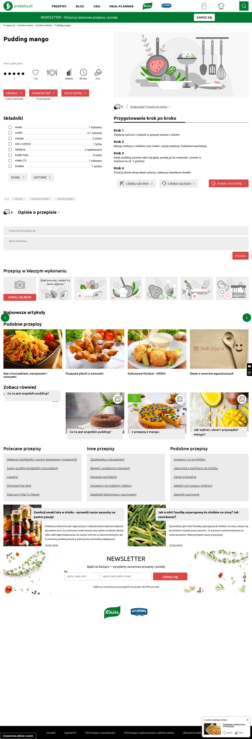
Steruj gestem (137, 183)
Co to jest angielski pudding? (28, 393)
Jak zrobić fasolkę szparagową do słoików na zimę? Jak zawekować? (198, 514)
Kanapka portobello (103, 477)
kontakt (51, 732)
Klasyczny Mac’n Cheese (23, 494)
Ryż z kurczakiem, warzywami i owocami (25, 375)
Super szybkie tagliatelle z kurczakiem (32, 468)
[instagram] (249, 373)
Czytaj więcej (51, 545)
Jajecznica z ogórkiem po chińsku (195, 468)
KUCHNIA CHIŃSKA (40, 198)
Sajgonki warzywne (186, 494)
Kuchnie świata (25, 25)
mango (18, 198)
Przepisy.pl (9, 25)
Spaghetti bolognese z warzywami (113, 494)
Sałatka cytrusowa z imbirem (192, 485)
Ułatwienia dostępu (194, 732)
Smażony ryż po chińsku (189, 459)
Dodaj (240, 255)
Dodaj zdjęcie (20, 297)
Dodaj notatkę (229, 183)
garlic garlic (16, 63)
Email (16, 177)
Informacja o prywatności (100, 732)
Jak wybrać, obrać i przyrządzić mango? (216, 432)
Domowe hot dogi (19, 485)
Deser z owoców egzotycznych (211, 373)
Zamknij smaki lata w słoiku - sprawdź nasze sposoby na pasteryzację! (74, 514)
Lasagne (12, 477)
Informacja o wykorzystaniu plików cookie (149, 732)
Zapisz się (170, 577)
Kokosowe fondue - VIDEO (147, 373)
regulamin (70, 732)
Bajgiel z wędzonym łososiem (110, 468)
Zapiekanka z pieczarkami (107, 459)
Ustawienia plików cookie (18, 735)
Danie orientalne (184, 477)
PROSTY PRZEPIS (65, 198)
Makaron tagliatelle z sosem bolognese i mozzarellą (42, 459)
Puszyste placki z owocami (85, 373)
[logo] (18, 6)
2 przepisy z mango (145, 432)
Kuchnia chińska (44, 25)
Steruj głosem (179, 183)
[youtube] (249, 366)
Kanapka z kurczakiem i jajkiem (110, 485)
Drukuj (12, 93)
